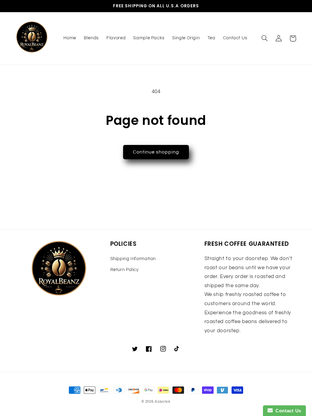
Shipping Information (133, 258)
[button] (265, 38)
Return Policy (124, 269)
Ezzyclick (163, 401)
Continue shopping (156, 152)
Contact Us (287, 410)
